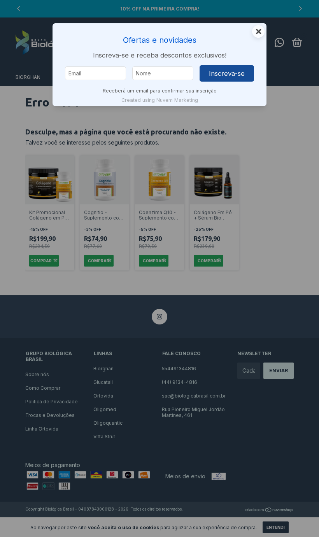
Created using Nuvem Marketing (159, 100)
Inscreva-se (227, 73)
